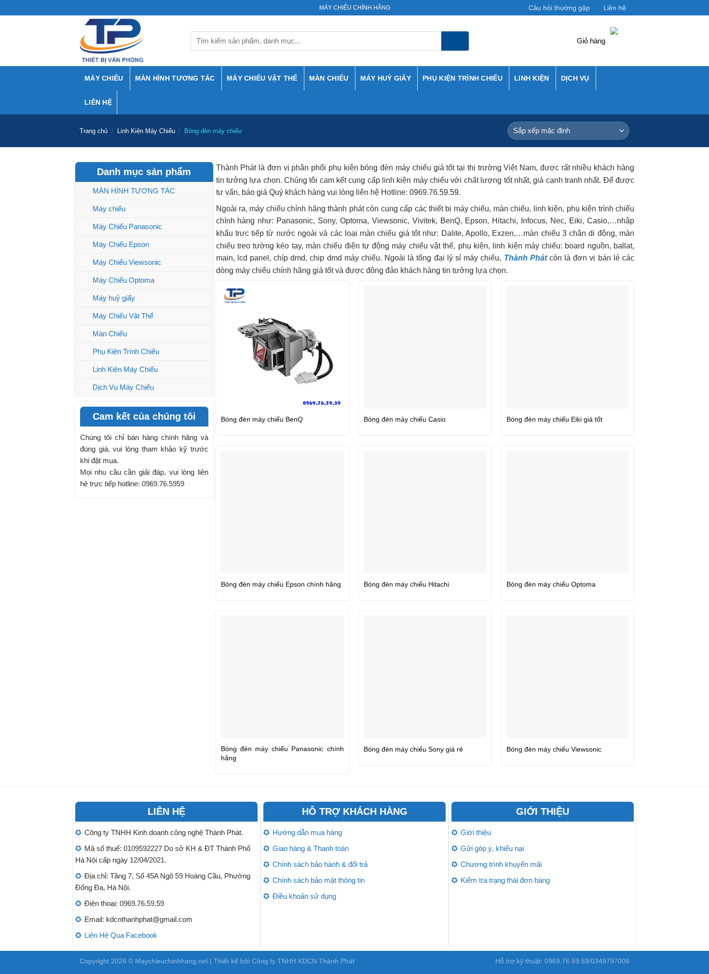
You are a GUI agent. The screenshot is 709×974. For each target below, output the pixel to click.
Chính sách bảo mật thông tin (319, 880)
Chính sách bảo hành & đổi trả (320, 864)
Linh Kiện (531, 78)
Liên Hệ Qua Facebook (120, 935)
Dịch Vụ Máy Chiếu (123, 387)
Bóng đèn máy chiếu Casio (405, 419)
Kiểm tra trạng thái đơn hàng (505, 880)
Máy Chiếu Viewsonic (127, 262)
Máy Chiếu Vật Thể (262, 78)
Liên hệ (614, 8)
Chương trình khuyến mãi (501, 864)
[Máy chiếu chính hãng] (128, 40)
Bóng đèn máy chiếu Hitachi (406, 584)
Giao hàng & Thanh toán (311, 848)
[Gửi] (455, 41)
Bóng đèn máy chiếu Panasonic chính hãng (282, 753)
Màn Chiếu (329, 78)
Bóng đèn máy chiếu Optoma (551, 584)
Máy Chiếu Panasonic (127, 226)
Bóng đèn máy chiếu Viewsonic (553, 749)
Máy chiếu (103, 78)
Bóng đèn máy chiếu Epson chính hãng (281, 584)
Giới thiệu (476, 832)
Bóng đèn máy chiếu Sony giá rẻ (413, 749)
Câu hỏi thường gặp (559, 8)
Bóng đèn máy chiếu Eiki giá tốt (554, 419)
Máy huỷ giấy (385, 78)
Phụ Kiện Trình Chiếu (463, 78)
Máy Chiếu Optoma (123, 280)
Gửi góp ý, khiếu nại (492, 848)
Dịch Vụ (575, 78)
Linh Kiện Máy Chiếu (146, 131)
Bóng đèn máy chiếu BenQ (262, 419)
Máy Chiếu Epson (121, 244)
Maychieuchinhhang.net (171, 961)
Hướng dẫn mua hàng (307, 832)
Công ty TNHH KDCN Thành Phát (303, 961)
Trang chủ (94, 131)
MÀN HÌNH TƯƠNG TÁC (175, 78)
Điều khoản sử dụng (304, 896)
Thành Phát (525, 258)
